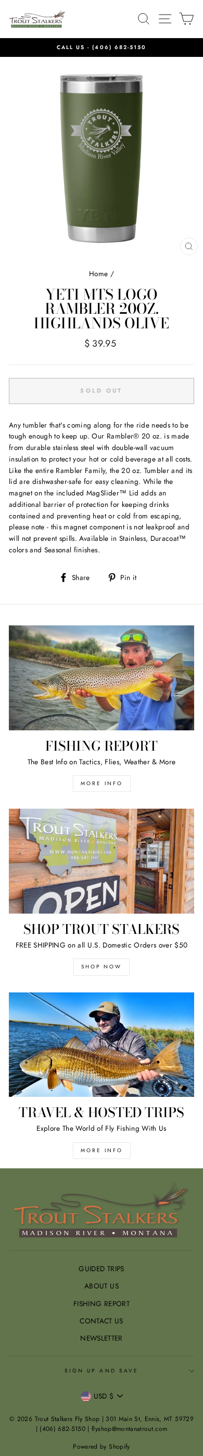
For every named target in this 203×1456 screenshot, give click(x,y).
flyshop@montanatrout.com (129, 1429)
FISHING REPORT (101, 1303)
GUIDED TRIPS (101, 1268)
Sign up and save (101, 1371)
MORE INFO (102, 783)
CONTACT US (101, 1321)
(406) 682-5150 (119, 47)
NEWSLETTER (101, 1338)
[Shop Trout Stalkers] (101, 861)
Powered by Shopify (101, 1446)
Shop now (101, 966)
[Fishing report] (101, 677)
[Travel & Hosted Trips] (101, 1044)
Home (98, 273)
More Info (102, 1150)
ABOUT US (101, 1286)
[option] (101, 47)
